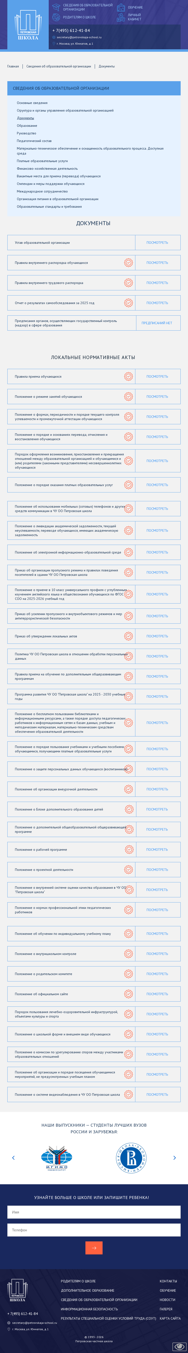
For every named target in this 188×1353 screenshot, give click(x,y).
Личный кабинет (134, 17)
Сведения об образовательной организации (88, 7)
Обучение (135, 7)
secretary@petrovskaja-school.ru (79, 37)
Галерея (166, 1309)
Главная (13, 66)
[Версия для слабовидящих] (179, 1347)
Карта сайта (170, 1318)
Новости (167, 1300)
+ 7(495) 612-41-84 (71, 30)
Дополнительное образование (87, 1290)
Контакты (168, 1281)
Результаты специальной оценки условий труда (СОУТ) (108, 1318)
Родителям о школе (79, 17)
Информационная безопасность (89, 1309)
